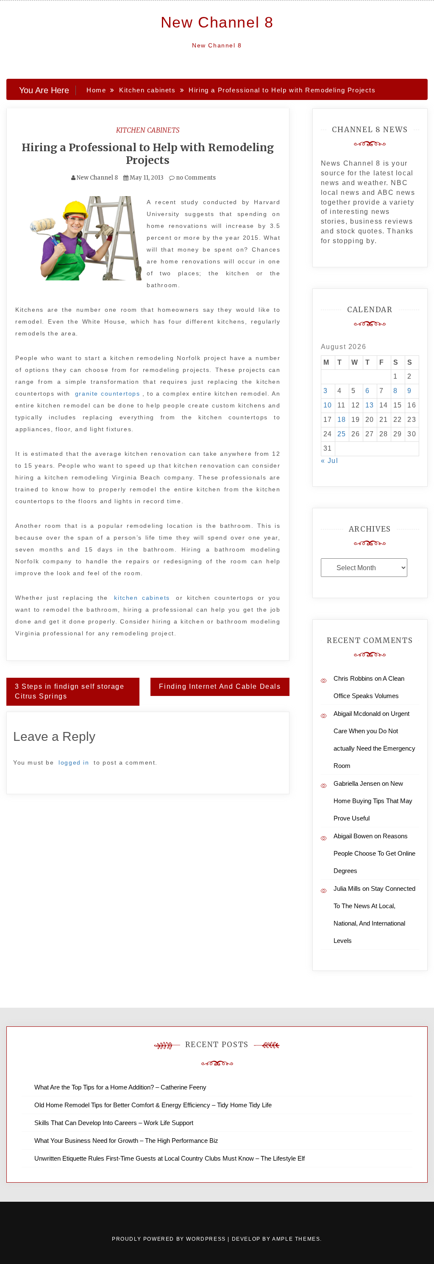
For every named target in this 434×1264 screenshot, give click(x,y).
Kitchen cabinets (147, 130)
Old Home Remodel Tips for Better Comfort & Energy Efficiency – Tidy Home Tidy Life (153, 1105)
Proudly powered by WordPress (170, 1239)
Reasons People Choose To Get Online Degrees (374, 853)
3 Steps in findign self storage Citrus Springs (70, 691)
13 (369, 405)
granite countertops (107, 393)
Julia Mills (347, 888)
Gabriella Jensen (357, 783)
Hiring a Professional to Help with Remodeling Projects (148, 154)
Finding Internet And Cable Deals (220, 686)
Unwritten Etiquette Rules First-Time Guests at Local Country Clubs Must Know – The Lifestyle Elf (169, 1158)
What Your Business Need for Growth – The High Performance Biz (126, 1140)
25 (341, 434)
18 (341, 419)
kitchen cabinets (142, 597)
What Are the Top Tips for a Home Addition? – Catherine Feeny (120, 1087)
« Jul (330, 460)
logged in (73, 762)
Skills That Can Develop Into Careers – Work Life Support (113, 1122)
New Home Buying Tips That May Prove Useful (373, 801)
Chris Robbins (353, 678)
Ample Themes (296, 1239)
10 (327, 405)
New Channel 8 (217, 22)
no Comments (195, 177)
